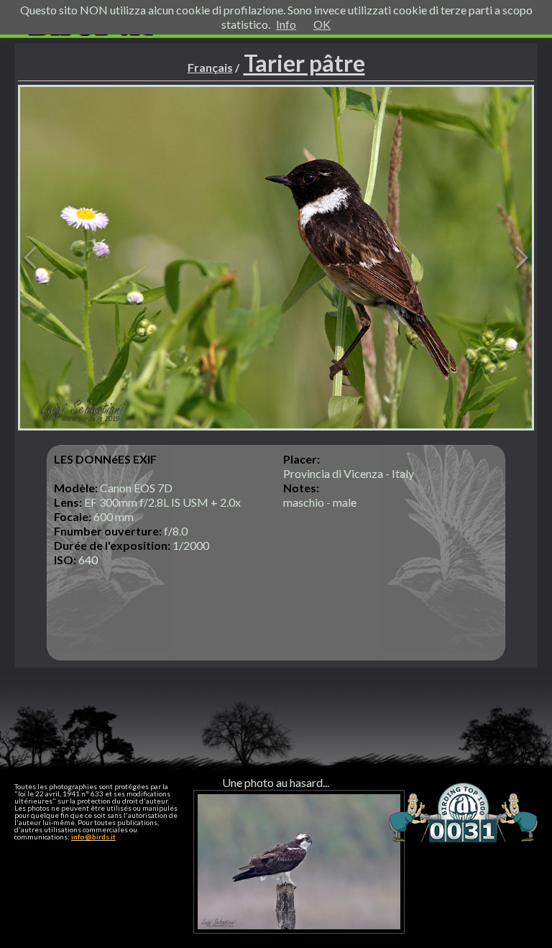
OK (322, 24)
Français (210, 67)
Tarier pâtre (304, 63)
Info (286, 24)
